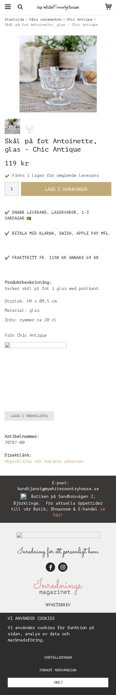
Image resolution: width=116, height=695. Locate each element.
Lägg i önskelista (29, 416)
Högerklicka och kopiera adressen (44, 461)
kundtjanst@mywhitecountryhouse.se (58, 488)
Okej (58, 682)
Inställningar (58, 657)
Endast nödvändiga (58, 670)
